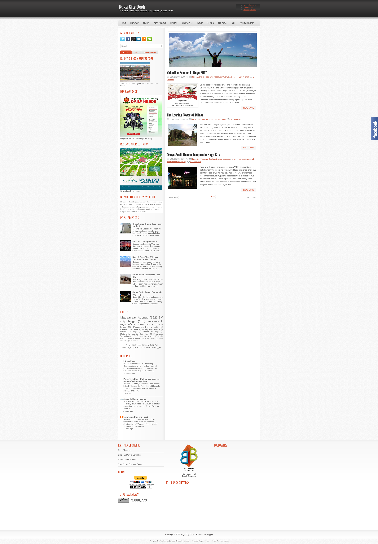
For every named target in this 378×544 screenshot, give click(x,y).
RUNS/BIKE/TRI (187, 23)
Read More (248, 108)
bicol (194, 77)
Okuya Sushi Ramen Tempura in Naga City (193, 154)
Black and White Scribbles (129, 455)
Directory (134, 23)
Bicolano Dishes (215, 159)
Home (124, 23)
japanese (226, 159)
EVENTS (200, 23)
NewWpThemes (163, 541)
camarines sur (214, 119)
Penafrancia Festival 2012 (145, 327)
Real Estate (222, 23)
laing (233, 159)
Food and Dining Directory (144, 241)
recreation (132, 341)
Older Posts (251, 197)
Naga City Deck (132, 6)
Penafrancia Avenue (129, 329)
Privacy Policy (249, 10)
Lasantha (187, 541)
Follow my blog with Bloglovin (141, 484)
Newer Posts (173, 197)
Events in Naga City (205, 77)
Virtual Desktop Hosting (220, 541)
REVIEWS (146, 23)
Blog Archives (150, 52)
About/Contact (249, 5)
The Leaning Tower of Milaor (185, 115)
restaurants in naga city (245, 159)
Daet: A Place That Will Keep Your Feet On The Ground (145, 258)
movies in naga (151, 331)
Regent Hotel (150, 338)
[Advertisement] (212, 228)
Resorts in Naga (128, 331)
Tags (137, 52)
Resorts (173, 23)
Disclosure (247, 7)
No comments (235, 119)
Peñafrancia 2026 (247, 23)
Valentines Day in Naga (239, 77)
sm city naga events (151, 329)
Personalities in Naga (145, 336)
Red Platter (144, 334)
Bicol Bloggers (124, 450)
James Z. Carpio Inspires (134, 399)
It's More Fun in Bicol (127, 460)
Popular (126, 52)
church (223, 119)
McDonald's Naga (127, 334)
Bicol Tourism (202, 119)
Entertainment (160, 23)
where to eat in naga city (176, 162)
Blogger (157, 347)
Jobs (233, 23)
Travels (210, 23)
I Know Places (129, 361)
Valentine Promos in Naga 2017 (187, 72)
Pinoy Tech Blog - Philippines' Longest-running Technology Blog (141, 380)
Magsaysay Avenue (134, 317)
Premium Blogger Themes (201, 541)
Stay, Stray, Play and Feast (135, 417)
